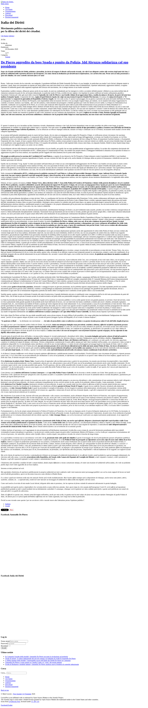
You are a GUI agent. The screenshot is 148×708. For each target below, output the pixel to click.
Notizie (7, 57)
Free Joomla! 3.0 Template (22, 694)
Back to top (5, 690)
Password (4, 643)
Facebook (4, 705)
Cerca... (3, 673)
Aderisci (8, 13)
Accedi (4, 648)
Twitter (10, 705)
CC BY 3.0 (35, 701)
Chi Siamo (8, 9)
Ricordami (4, 646)
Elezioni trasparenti (11, 17)
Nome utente (5, 641)
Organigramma (10, 11)
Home (7, 7)
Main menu (5, 4)
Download (8, 15)
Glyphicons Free (14, 701)
